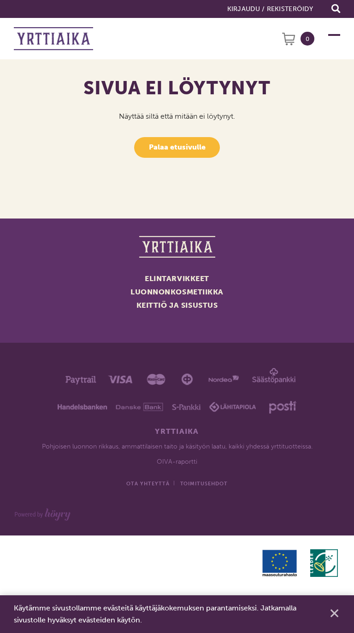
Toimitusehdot (204, 484)
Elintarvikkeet (177, 278)
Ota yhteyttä (148, 484)
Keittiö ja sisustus (177, 305)
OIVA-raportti (177, 462)
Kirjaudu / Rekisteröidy (270, 9)
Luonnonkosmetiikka (177, 292)
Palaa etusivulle (177, 147)
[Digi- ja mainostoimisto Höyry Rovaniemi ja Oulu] (42, 512)
